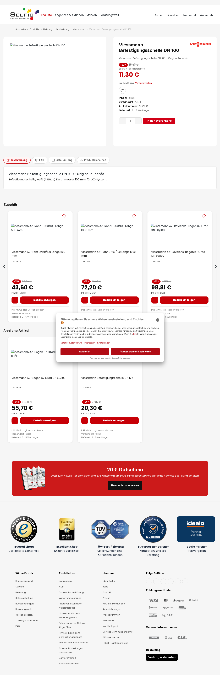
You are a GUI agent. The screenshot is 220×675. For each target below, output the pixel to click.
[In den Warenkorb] (15, 300)
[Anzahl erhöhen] (138, 121)
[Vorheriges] (4, 266)
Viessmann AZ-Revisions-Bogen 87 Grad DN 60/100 (178, 253)
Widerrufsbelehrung (70, 598)
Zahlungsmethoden (26, 620)
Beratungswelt (23, 609)
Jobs (105, 586)
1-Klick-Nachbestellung (115, 643)
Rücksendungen (24, 603)
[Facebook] (149, 581)
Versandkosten (143, 83)
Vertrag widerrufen (161, 657)
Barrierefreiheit (67, 658)
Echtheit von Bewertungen (73, 642)
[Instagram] (163, 581)
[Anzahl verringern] (122, 121)
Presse (106, 598)
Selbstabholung (24, 598)
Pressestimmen (111, 614)
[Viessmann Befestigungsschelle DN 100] (55, 45)
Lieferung (20, 592)
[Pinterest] (185, 581)
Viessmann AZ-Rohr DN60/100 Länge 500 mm (38, 253)
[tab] (17, 160)
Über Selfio (109, 581)
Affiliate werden (111, 637)
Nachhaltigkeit (111, 626)
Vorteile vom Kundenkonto (118, 631)
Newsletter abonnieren (125, 485)
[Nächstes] (215, 266)
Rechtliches (67, 573)
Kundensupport (24, 581)
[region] (55, 91)
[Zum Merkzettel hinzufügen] (122, 90)
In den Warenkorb (159, 121)
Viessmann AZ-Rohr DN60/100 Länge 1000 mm (108, 253)
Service (19, 586)
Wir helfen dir (24, 573)
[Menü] (7, 15)
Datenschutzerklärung (71, 592)
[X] (171, 581)
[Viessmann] (200, 44)
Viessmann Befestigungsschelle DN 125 (107, 378)
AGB (61, 586)
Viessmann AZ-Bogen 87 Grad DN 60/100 (38, 378)
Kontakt (107, 592)
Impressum (65, 581)
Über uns (108, 573)
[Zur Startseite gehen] (25, 15)
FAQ (17, 626)
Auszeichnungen (112, 609)
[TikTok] (178, 581)
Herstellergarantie (69, 663)
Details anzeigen (44, 300)
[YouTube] (156, 581)
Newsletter (109, 620)
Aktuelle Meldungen (114, 603)
